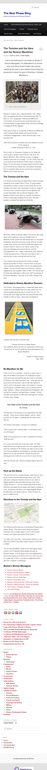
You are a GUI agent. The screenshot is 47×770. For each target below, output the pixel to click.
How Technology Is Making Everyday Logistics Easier (22, 625)
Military (8, 705)
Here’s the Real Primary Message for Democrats (20, 629)
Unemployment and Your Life (14, 644)
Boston (24, 594)
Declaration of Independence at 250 (16, 639)
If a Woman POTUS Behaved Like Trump (18, 634)
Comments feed (9, 745)
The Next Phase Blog (17, 13)
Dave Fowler (23, 598)
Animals (9, 693)
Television (9, 674)
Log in (6, 740)
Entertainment (8, 664)
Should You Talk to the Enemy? (15, 622)
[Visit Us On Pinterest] (17, 614)
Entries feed (8, 743)
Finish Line (31, 598)
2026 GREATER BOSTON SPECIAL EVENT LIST (26, 24)
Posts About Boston (24, 34)
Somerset (7, 714)
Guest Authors (9, 681)
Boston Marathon (12, 598)
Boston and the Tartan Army (13, 641)
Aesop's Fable (13, 596)
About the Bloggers (10, 29)
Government (8, 678)
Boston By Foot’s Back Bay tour (31, 556)
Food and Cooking (12, 698)
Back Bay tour (31, 596)
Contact (21, 29)
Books (8, 666)
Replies (16, 602)
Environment (8, 676)
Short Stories (37, 34)
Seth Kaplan (10, 683)
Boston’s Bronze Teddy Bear (16, 577)
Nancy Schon (18, 600)
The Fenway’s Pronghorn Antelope (18, 587)
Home (6, 24)
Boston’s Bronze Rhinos (15, 570)
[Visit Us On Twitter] (13, 614)
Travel (8, 710)
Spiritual (9, 707)
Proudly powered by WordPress (23, 759)
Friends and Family (13, 700)
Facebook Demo (32, 29)
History (40, 594)
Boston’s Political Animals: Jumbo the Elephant (23, 584)
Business (7, 659)
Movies (8, 669)
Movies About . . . (9, 34)
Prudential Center (29, 600)
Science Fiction (11, 671)
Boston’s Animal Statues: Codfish (18, 572)
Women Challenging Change (16, 712)
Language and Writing (14, 702)
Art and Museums (15, 594)
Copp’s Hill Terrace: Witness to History (17, 627)
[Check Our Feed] (9, 614)
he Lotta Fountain (14, 589)
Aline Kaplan (25, 55)
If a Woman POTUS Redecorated (15, 632)
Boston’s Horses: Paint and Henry (18, 575)
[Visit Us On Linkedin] (20, 614)
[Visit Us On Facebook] (5, 614)
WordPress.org (9, 747)
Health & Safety (9, 688)
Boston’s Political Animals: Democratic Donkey (23, 582)
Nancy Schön (24, 183)
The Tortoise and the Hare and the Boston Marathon (18, 50)
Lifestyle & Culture (10, 690)
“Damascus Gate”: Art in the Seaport (16, 636)
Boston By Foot (32, 594)
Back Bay (22, 596)
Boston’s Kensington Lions (16, 580)
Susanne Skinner (12, 686)
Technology (10, 662)
